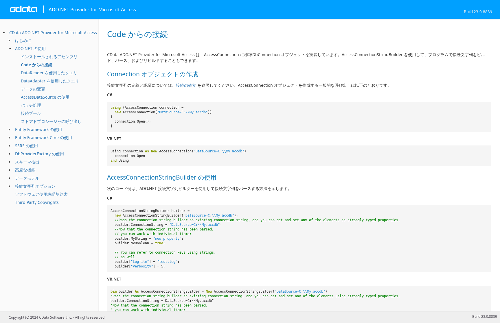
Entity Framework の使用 (38, 129)
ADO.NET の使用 (30, 48)
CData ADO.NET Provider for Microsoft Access (53, 32)
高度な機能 (25, 170)
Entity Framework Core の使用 (43, 137)
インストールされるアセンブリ (49, 56)
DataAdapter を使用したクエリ (50, 81)
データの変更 (33, 89)
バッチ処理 (31, 105)
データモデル (27, 178)
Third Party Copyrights (37, 202)
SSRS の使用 (26, 145)
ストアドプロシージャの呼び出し (51, 121)
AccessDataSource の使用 (45, 97)
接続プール (31, 113)
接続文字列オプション (35, 186)
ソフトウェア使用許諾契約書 (41, 194)
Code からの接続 (36, 64)
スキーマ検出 (27, 162)
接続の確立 (186, 85)
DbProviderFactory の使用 (39, 153)
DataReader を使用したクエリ (49, 72)
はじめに (23, 40)
